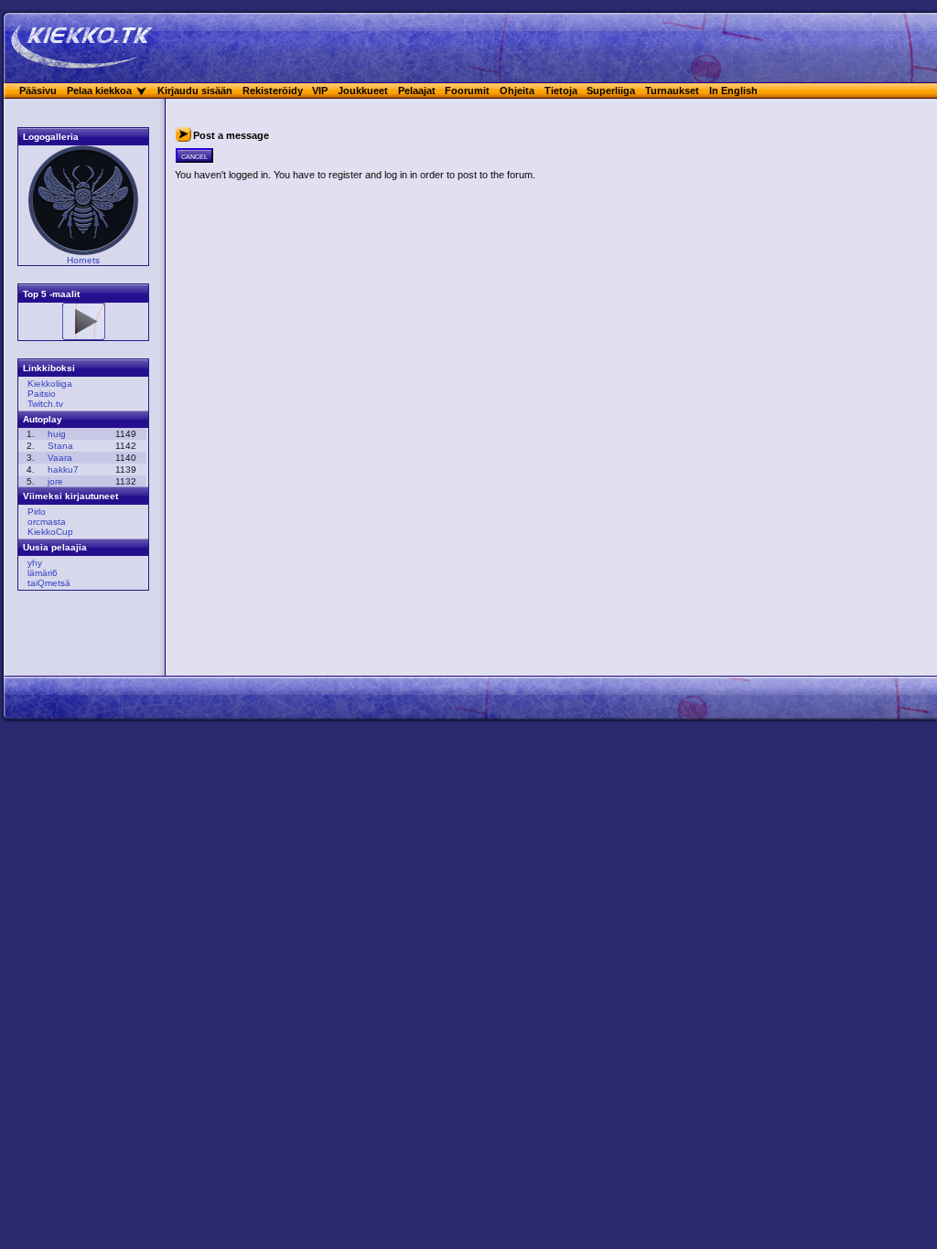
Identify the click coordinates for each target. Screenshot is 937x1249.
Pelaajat (417, 90)
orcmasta (46, 522)
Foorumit (467, 90)
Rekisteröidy (272, 90)
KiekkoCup (50, 532)
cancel (194, 155)
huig (57, 434)
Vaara (60, 458)
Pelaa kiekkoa (99, 90)
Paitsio (41, 394)
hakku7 (63, 469)
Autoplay (42, 419)
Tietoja (560, 90)
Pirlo (36, 512)
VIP (320, 90)
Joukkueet (363, 90)
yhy (34, 563)
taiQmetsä (48, 583)
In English (733, 90)
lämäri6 (42, 573)
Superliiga (611, 90)
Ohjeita (517, 90)
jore (55, 481)
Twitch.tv (45, 404)
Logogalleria (51, 137)
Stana (60, 446)
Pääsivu (38, 90)
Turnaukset (672, 90)
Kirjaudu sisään (194, 90)
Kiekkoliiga (49, 384)
